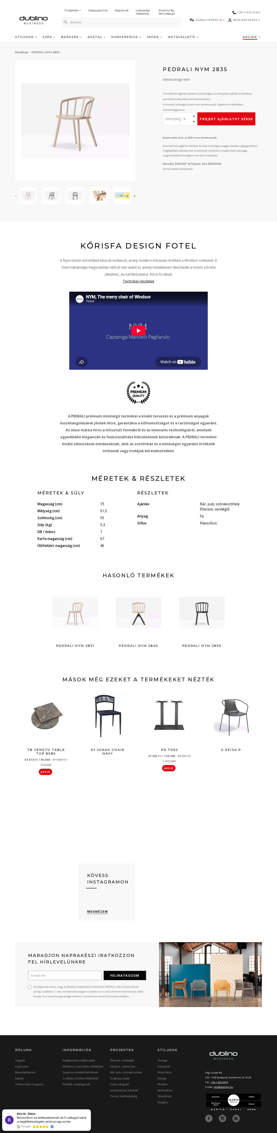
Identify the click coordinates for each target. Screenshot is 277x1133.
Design (162, 1078)
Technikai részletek (138, 281)
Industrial (164, 1066)
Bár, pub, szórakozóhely (126, 1072)
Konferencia (125, 37)
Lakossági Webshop (143, 12)
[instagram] (223, 1118)
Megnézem (97, 911)
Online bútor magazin (29, 1084)
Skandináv (165, 1096)
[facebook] (209, 1118)
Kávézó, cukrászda (122, 1066)
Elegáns (163, 1102)
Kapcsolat (122, 10)
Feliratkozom (124, 975)
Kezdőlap (21, 52)
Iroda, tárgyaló (119, 1084)
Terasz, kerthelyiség (123, 1096)
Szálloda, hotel (120, 1078)
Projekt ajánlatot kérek (226, 119)
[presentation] (16, 195)
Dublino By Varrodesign (167, 12)
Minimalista (165, 1090)
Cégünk (20, 1060)
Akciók (250, 37)
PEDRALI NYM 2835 (46, 52)
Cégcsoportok (98, 10)
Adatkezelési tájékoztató (79, 1060)
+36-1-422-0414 (219, 1082)
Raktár (19, 1078)
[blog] (236, 1118)
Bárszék (70, 37)
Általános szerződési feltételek (83, 1066)
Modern (163, 1084)
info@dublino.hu (223, 1087)
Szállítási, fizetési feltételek (80, 1078)
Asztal (96, 37)
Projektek (71, 10)
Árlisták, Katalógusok (76, 1084)
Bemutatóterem (25, 1072)
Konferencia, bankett (124, 1090)
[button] (90, 1109)
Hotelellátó (182, 37)
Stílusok (25, 37)
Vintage (162, 1060)
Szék (48, 37)
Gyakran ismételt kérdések (80, 1072)
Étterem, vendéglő (122, 1060)
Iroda (153, 37)
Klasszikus (165, 1072)
